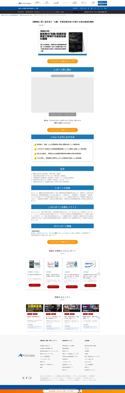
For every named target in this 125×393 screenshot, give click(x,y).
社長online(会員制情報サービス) (70, 356)
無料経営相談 (66, 348)
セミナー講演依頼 (60, 380)
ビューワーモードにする (62, 76)
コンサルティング (67, 361)
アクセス (87, 348)
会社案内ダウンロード (90, 369)
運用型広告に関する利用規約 (63, 376)
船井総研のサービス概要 (68, 345)
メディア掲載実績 (89, 364)
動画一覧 (42, 361)
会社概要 (87, 351)
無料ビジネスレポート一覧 (26, 15)
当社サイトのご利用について (47, 376)
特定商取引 (92, 376)
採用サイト (87, 367)
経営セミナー (66, 351)
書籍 (41, 367)
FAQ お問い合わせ (87, 378)
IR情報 (86, 353)
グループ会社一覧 (89, 359)
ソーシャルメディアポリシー (58, 378)
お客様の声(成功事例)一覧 (46, 348)
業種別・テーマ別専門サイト (47, 364)
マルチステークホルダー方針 (89, 380)
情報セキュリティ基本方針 (74, 378)
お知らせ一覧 (88, 361)
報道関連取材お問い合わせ (46, 380)
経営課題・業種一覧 (45, 345)
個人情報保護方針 (44, 378)
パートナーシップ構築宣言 (73, 380)
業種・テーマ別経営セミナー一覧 (70, 353)
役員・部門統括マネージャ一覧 (92, 356)
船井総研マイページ (67, 364)
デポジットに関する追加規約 (80, 376)
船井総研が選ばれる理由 (90, 345)
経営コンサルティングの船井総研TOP (9, 15)
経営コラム (65, 369)
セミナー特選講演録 (45, 356)
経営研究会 (65, 359)
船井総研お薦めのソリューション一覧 (49, 351)
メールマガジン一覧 (45, 359)
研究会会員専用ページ (68, 367)
